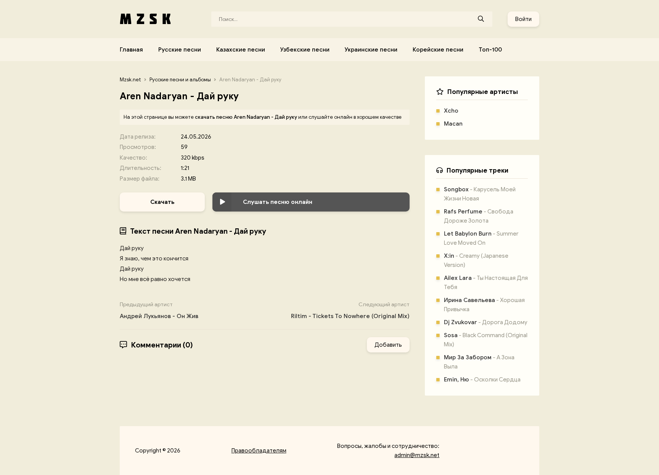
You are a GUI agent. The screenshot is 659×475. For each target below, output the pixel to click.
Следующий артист (350, 310)
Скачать (162, 202)
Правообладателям (258, 450)
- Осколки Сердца (482, 379)
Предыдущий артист (159, 310)
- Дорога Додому (485, 322)
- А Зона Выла (479, 362)
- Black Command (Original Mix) (485, 340)
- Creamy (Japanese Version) (476, 260)
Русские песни (179, 49)
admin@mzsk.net (416, 455)
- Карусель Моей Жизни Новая (480, 194)
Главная (131, 49)
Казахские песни (240, 49)
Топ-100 (490, 49)
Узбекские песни (305, 49)
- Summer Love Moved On (481, 238)
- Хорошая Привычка (484, 305)
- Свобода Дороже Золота (478, 216)
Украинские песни (371, 49)
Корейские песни (438, 49)
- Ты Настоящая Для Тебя (486, 283)
